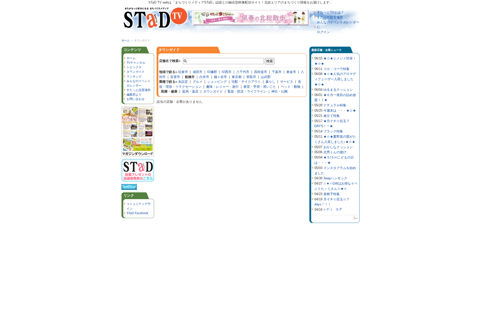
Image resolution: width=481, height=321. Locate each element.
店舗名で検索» (169, 61)
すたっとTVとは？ (330, 12)
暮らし (270, 82)
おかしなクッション (338, 147)
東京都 (237, 77)
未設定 (183, 82)
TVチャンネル (136, 62)
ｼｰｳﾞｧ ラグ (332, 209)
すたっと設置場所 (330, 17)
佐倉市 (183, 72)
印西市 (226, 72)
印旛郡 (212, 72)
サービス (286, 82)
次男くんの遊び (334, 152)
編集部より (134, 94)
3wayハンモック (335, 178)
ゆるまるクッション (338, 90)
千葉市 (277, 72)
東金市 (291, 72)
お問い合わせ (136, 99)
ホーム (126, 40)
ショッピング (217, 82)
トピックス (134, 67)
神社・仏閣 (279, 91)
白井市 (204, 77)
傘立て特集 (331, 116)
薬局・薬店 (190, 91)
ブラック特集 (333, 131)
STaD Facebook (137, 213)
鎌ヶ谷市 (220, 77)
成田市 (197, 72)
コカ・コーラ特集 (336, 69)
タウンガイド (169, 50)
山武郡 (266, 77)
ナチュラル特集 (334, 105)
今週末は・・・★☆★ (339, 110)
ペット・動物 (290, 87)
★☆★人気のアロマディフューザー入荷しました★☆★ (335, 79)
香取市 (251, 77)
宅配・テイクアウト (246, 82)
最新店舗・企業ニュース (326, 49)
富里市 (175, 77)
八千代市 (242, 72)
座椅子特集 (331, 194)
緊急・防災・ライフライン (247, 91)
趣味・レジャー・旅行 (222, 87)
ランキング (134, 76)
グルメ (197, 82)
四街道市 (260, 72)
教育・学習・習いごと (260, 87)
